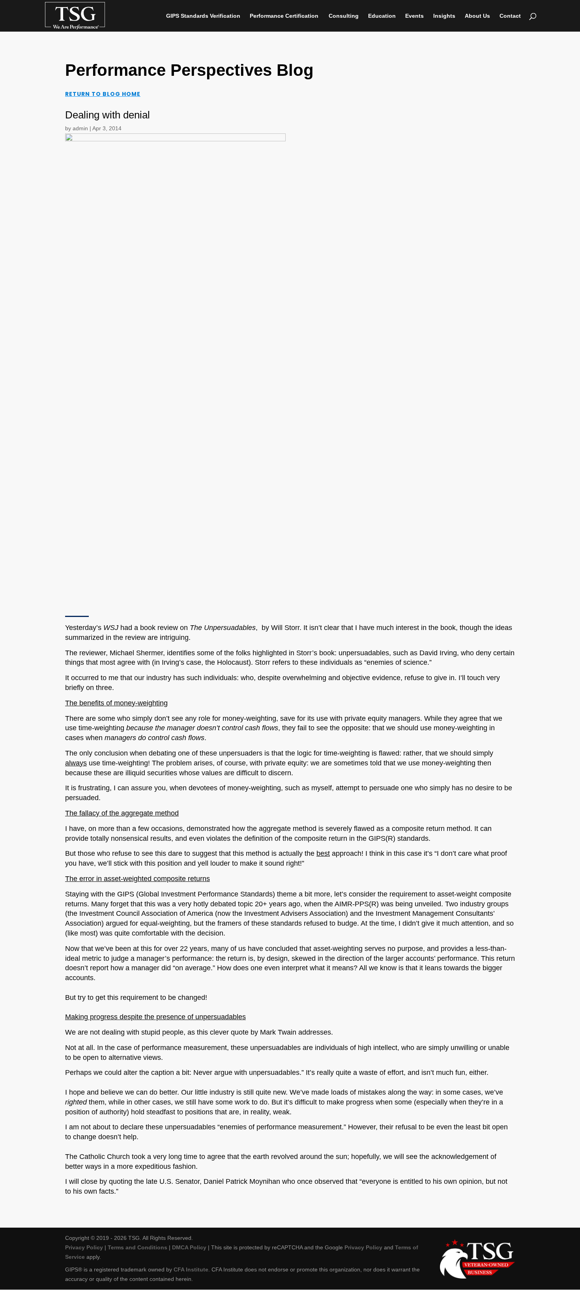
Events (414, 16)
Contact (510, 16)
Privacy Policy (84, 1247)
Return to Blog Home (102, 94)
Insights (444, 16)
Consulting (344, 16)
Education (382, 16)
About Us (477, 16)
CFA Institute (191, 1269)
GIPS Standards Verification (203, 16)
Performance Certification (284, 16)
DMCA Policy (189, 1247)
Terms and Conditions (137, 1247)
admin (80, 128)
